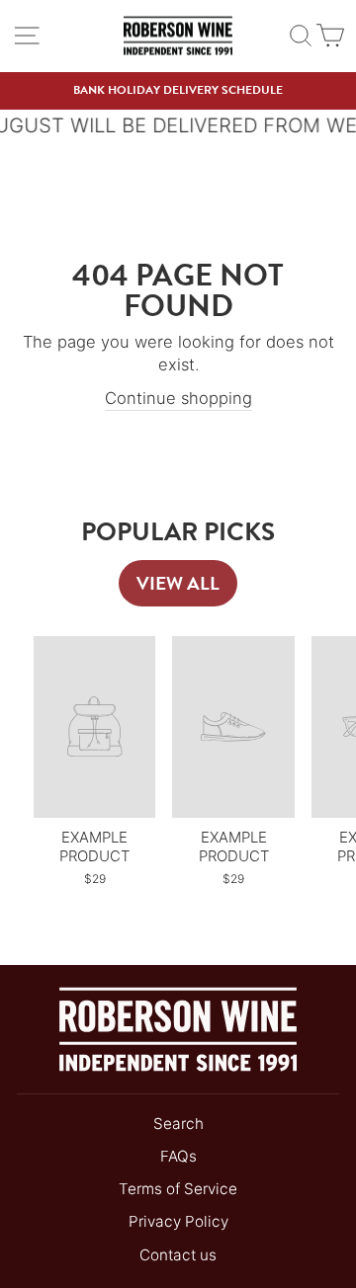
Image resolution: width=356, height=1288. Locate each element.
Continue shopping (178, 398)
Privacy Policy (178, 1221)
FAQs (178, 1156)
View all (178, 583)
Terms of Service (178, 1188)
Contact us (178, 1255)
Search (178, 1123)
